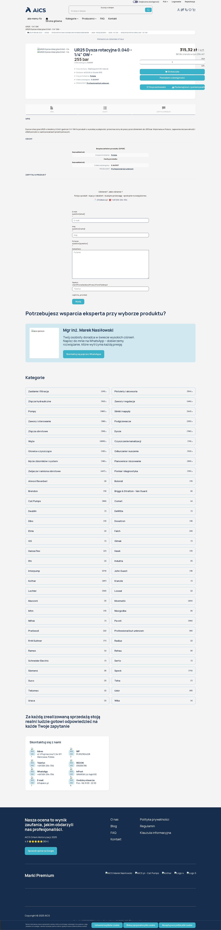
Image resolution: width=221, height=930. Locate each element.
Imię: (78, 227)
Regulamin (147, 826)
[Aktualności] (182, 9)
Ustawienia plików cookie (107, 925)
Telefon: (90, 283)
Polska (93, 76)
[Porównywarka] (186, 9)
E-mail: (78, 213)
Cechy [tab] (105, 112)
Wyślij (78, 301)
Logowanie (176, 1)
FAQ (113, 833)
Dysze (47, 33)
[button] (165, 1)
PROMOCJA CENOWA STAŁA (110, 39)
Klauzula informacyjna (155, 833)
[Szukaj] (148, 10)
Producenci (88, 18)
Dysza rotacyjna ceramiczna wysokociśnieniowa (70, 33)
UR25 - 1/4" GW (113, 33)
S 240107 (90, 63)
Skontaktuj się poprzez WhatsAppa (83, 354)
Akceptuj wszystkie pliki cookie (177, 925)
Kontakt (115, 839)
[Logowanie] (178, 9)
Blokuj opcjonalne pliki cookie (140, 925)
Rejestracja (190, 1)
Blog (113, 826)
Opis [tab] (51, 112)
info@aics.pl (102, 199)
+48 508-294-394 (119, 199)
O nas (114, 819)
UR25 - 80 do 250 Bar (99, 33)
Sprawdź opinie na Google (41, 850)
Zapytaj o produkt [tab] (164, 112)
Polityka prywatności (154, 819)
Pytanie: (80, 242)
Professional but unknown (98, 83)
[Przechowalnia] (190, 9)
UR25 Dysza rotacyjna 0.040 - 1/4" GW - (134, 33)
